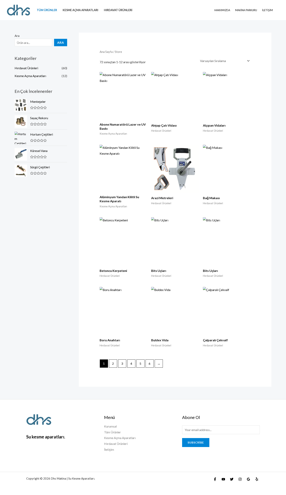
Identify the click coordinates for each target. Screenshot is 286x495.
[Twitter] (231, 479)
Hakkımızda (222, 10)
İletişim (267, 10)
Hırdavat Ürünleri (118, 10)
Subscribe (196, 442)
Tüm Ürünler (47, 10)
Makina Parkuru (246, 10)
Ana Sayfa (106, 51)
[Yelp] (257, 479)
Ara (17, 35)
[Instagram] (240, 479)
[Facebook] (215, 479)
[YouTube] (223, 479)
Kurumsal (110, 426)
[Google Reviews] (248, 479)
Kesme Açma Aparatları (80, 10)
